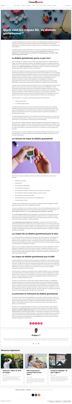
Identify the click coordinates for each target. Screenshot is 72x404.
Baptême (54, 5)
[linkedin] (39, 323)
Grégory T (6, 36)
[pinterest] (36, 323)
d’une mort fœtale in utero (48, 274)
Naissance (29, 5)
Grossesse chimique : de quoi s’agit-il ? (59, 371)
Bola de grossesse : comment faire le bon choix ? (34, 372)
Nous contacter (59, 400)
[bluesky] (41, 323)
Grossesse (23, 5)
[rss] (39, 395)
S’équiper (49, 5)
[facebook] (33, 323)
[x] (30, 323)
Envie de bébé (17, 5)
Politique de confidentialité (54, 401)
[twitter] (33, 395)
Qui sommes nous (51, 400)
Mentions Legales (67, 400)
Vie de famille (43, 5)
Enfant (37, 5)
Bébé (34, 5)
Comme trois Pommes (66, 401)
